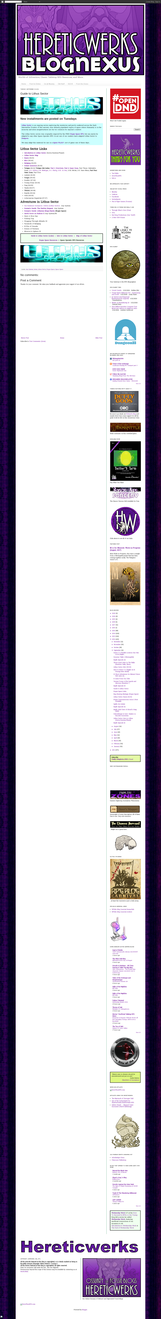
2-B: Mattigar (43, 170)
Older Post (98, 338)
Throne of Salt (117, 1007)
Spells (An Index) (119, 704)
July (115, 729)
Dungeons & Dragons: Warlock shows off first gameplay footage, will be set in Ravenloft (125, 1019)
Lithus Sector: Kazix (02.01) (123, 697)
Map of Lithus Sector (84, 236)
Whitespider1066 (118, 359)
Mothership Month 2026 (120, 1002)
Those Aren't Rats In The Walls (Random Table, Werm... (124, 663)
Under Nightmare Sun (119, 371)
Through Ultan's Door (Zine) (121, 210)
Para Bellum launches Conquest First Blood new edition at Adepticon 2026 (124, 308)
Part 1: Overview (57, 168)
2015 (114, 631)
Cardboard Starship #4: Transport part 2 (124, 366)
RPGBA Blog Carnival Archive (122, 912)
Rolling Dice (116, 1179)
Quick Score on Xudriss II (34, 213)
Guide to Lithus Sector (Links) (42, 236)
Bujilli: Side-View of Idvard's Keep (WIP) (125, 710)
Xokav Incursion (30, 166)
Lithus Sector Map (31, 155)
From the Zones (82, 84)
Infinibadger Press (118, 1158)
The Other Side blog (119, 959)
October (116, 648)
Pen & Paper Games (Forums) (122, 202)
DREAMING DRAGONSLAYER (122, 379)
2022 (114, 616)
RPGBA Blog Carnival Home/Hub (123, 909)
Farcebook (115, 197)
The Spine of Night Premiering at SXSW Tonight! (125, 1187)
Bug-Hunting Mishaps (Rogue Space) (126, 694)
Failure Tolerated (118, 1000)
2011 (113, 750)
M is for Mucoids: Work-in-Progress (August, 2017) (125, 549)
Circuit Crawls (117, 290)
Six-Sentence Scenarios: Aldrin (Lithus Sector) (42, 206)
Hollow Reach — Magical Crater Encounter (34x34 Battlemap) (122, 1106)
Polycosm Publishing (119, 1160)
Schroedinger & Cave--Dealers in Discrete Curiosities (125, 715)
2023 (114, 613)
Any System (29, 269)
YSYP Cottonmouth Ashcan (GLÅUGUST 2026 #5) (125, 953)
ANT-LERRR (116, 1200)
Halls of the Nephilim (119, 987)
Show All (138, 383)
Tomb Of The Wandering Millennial (124, 1193)
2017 (114, 625)
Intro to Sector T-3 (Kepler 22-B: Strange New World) (124, 671)
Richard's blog (131, 414)
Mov (26, 161)
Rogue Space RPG (77, 134)
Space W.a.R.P (58, 143)
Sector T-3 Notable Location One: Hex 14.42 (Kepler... (126, 654)
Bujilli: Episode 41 (119, 723)
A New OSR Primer (118, 218)
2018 (114, 622)
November (117, 645)
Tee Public (115, 173)
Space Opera (59, 269)
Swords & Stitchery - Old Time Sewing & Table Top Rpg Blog (122, 967)
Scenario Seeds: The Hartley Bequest (38, 208)
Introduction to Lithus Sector (35, 153)
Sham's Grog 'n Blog (119, 1178)
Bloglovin (120, 759)
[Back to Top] (1, 1317)
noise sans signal (118, 369)
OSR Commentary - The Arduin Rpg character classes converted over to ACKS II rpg (123, 971)
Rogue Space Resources (48, 240)
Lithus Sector (27, 125)
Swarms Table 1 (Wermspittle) (124, 657)
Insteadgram (116, 199)
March (116, 741)
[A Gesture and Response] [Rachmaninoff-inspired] (120, 298)
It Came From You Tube (122, 679)
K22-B (70, 84)
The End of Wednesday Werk (122, 1228)
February (117, 744)
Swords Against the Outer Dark (123, 1184)
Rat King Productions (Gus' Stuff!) (123, 215)
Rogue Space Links (120, 691)
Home (23, 84)
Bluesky (114, 192)
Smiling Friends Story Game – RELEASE (125, 381)
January (117, 747)
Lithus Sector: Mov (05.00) (122, 667)
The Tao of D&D (117, 1027)
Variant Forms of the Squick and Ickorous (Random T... (125, 682)
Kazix (26, 158)
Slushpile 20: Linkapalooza (120, 1009)
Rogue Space (51, 269)
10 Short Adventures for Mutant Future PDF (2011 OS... (127, 675)
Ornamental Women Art (120, 982)
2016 (114, 628)
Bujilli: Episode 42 (120, 707)
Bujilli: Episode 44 (120, 660)
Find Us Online (35, 84)
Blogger (84, 1310)
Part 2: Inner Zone (71, 168)
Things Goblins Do (118, 1202)
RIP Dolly (115, 989)
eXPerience (115, 1195)
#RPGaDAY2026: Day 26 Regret (122, 961)
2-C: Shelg (53, 170)
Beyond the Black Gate (120, 1171)
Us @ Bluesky (49, 84)
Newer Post (25, 338)
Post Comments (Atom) (37, 341)
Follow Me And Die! (119, 374)
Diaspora (25, 138)
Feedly (113, 759)
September (117, 650)
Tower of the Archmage (120, 364)
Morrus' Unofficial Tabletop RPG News (123, 1015)
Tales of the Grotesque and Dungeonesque (121, 979)
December (117, 642)
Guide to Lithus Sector (121, 689)
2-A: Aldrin (33, 170)
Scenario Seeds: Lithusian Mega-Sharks (39, 211)
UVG (113, 213)
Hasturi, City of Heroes (119, 1172)
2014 (114, 634)
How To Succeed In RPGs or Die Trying (124, 1214)
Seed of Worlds (117, 950)
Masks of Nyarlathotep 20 (120, 303)
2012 (114, 639)
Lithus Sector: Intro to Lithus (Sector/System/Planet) (123, 719)
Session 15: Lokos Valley (119, 1028)
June (116, 732)
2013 (114, 636)
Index (35, 269)
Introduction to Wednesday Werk (123, 1226)
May (115, 735)
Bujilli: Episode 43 (120, 686)
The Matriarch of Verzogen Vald (122, 1099)
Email (131, 759)
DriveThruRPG (116, 176)
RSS (126, 759)
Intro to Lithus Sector (65, 236)
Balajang (27, 163)
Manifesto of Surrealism (130, 1080)
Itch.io (114, 178)
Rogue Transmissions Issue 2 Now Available (126, 700)
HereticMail (24, 1272)
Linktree (114, 194)
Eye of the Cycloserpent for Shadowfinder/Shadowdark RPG (123, 1102)
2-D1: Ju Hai (62, 170)
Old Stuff (61, 84)
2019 (114, 619)
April (115, 738)
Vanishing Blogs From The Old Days (123, 376)
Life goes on (116, 360)
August (116, 726)
